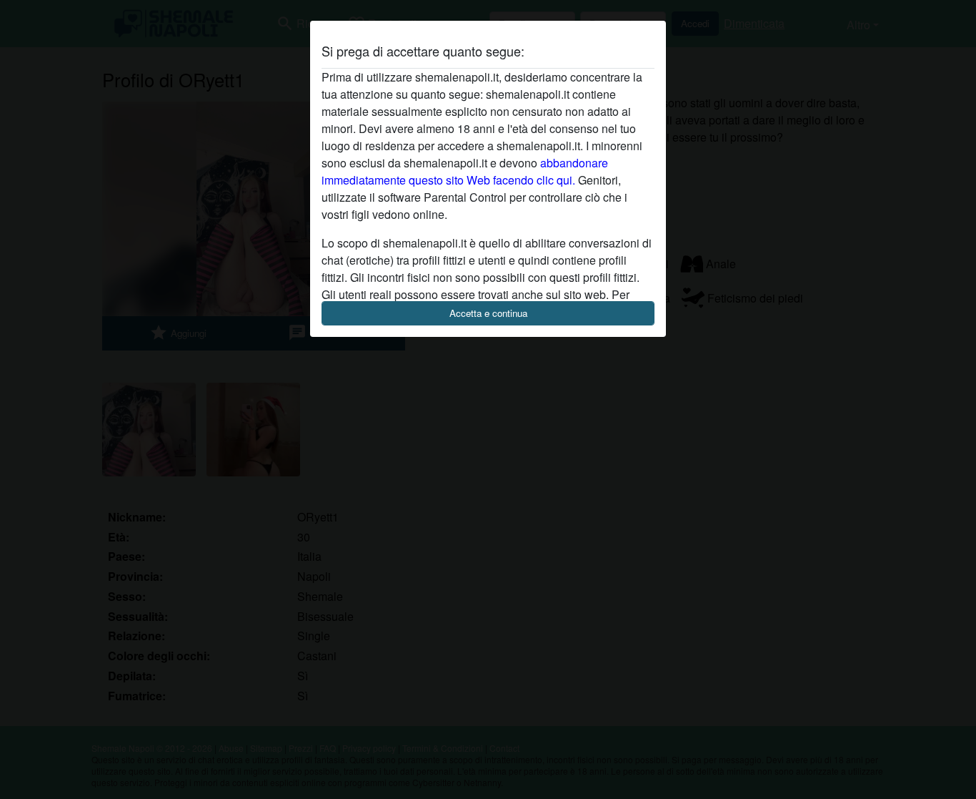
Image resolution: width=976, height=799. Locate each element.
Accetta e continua (488, 313)
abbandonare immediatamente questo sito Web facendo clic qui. (465, 171)
